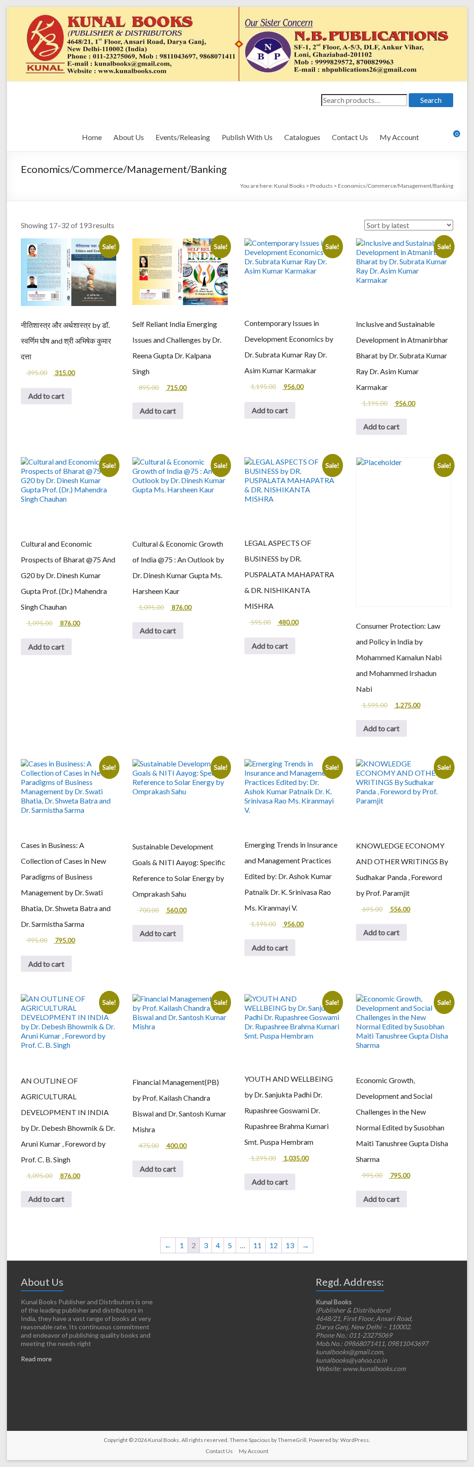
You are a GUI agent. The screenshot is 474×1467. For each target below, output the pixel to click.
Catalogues (302, 137)
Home (92, 137)
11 (257, 1245)
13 (290, 1245)
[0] (450, 137)
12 (273, 1245)
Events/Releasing (183, 137)
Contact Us (350, 137)
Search (431, 100)
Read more (36, 1359)
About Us (128, 137)
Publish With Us (247, 137)
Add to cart (46, 395)
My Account (399, 137)
